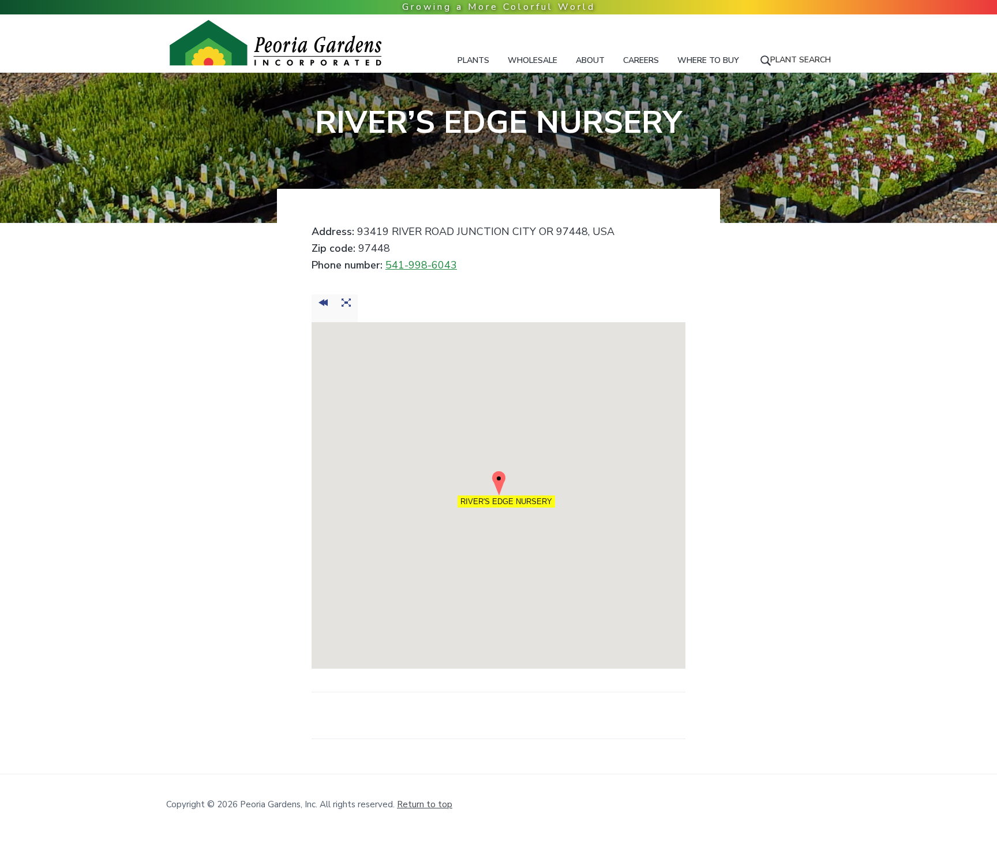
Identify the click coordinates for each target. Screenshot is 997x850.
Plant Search (800, 59)
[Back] (323, 308)
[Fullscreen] (346, 308)
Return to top (424, 804)
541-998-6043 (421, 265)
